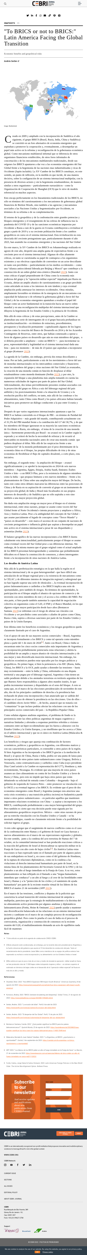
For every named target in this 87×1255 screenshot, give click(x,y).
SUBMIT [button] (79, 1133)
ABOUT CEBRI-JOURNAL (13, 1199)
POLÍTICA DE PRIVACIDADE (49, 1242)
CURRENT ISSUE (10, 1173)
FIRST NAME (50, 1082)
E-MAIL (48, 1098)
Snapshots (9, 23)
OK (37, 1252)
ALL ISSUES (8, 1186)
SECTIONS (8, 1180)
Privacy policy (48, 1252)
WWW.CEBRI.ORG (11, 1155)
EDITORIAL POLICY (10, 1192)
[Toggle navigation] (80, 3)
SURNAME (49, 1090)
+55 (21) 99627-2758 (15, 1218)
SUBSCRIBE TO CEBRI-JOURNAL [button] (65, 1133)
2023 (63, 272)
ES (18, 23)
